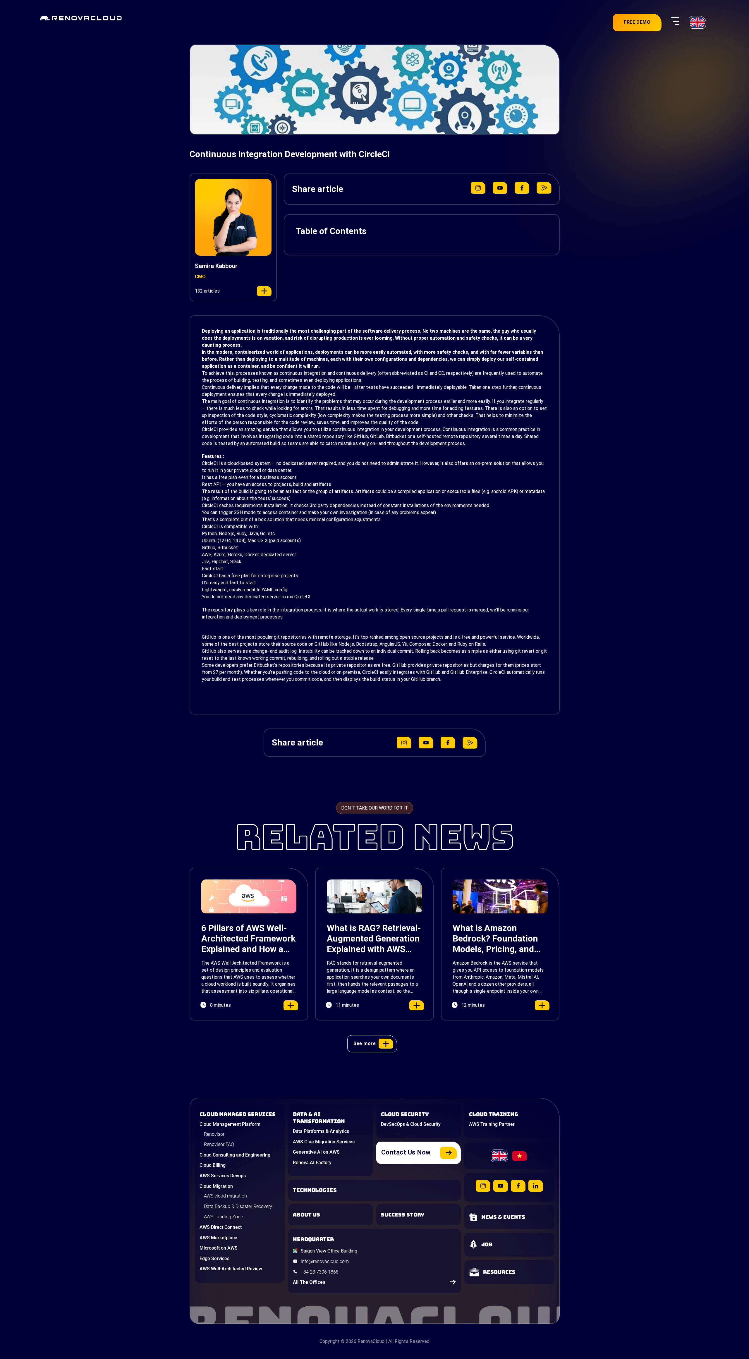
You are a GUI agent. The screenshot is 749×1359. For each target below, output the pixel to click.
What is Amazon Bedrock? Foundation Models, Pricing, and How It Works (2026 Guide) (495, 938)
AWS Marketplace (218, 1238)
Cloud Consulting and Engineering (235, 1155)
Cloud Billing (213, 1165)
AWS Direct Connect (221, 1227)
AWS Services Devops (223, 1175)
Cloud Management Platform (230, 1124)
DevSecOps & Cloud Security (411, 1124)
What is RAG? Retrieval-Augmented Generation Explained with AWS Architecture (374, 938)
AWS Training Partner (492, 1124)
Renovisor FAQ (219, 1144)
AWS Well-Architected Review (231, 1269)
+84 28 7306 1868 (320, 1272)
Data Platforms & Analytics (321, 1131)
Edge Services (214, 1258)
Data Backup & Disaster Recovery (238, 1206)
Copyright (329, 1341)
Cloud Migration (216, 1186)
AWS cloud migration (225, 1196)
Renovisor (214, 1134)
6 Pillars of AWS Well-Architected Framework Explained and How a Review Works (248, 938)
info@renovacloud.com (325, 1261)
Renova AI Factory (312, 1162)
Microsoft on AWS (219, 1248)
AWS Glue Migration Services (324, 1142)
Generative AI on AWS (316, 1152)
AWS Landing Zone (223, 1216)
